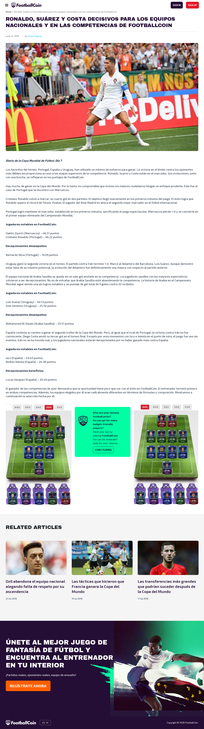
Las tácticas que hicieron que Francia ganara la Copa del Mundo (98, 586)
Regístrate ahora (28, 685)
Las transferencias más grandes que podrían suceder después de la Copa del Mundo (167, 586)
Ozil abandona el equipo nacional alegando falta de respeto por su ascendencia (35, 586)
